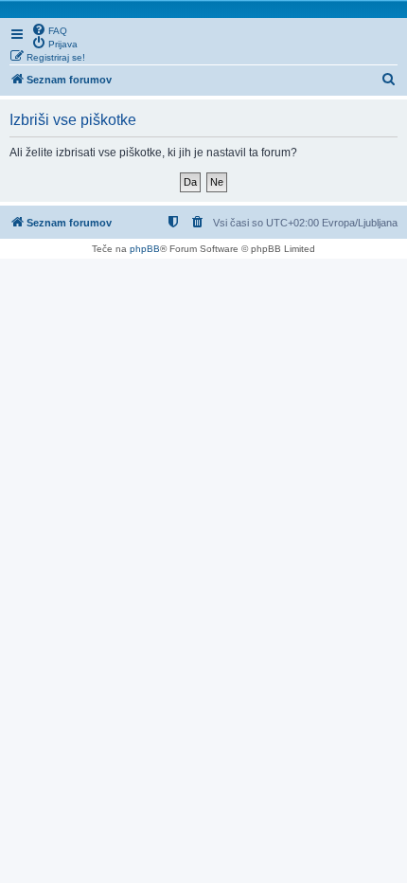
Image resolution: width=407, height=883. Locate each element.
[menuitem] (49, 29)
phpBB (145, 248)
